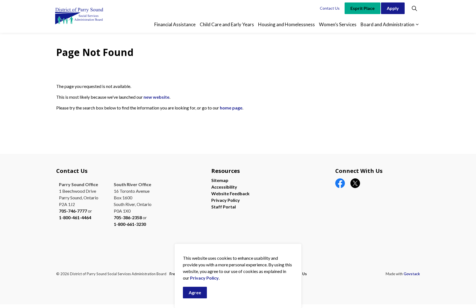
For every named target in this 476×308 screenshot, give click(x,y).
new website (156, 97)
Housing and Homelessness (286, 24)
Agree (195, 292)
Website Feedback (230, 193)
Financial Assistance (175, 24)
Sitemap (219, 180)
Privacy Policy (204, 277)
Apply (393, 8)
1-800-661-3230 (130, 224)
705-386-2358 (128, 217)
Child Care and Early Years (227, 24)
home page (231, 107)
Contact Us (330, 8)
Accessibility (224, 186)
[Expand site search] (414, 8)
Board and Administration (387, 24)
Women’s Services (337, 24)
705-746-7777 (73, 210)
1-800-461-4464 (75, 217)
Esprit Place (362, 8)
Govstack (412, 274)
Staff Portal (223, 206)
